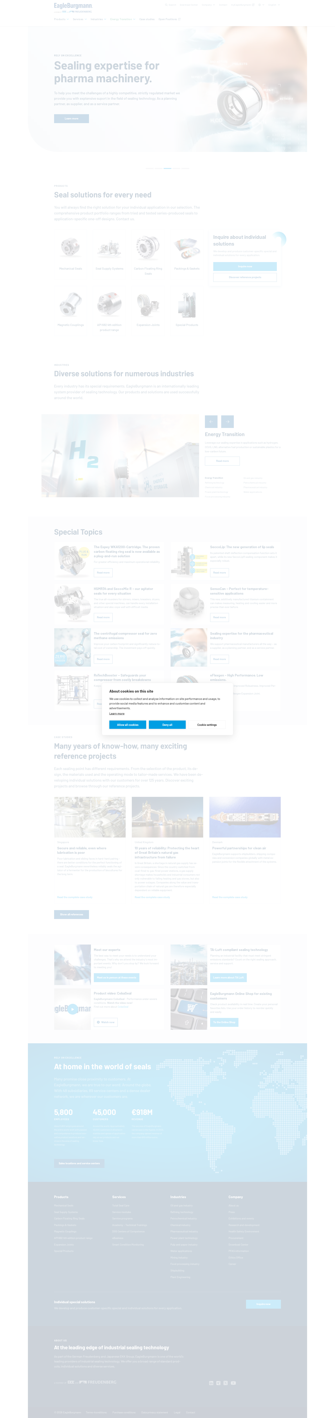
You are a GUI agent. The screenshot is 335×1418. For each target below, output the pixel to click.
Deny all (167, 724)
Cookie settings (207, 724)
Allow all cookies (127, 724)
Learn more (116, 713)
